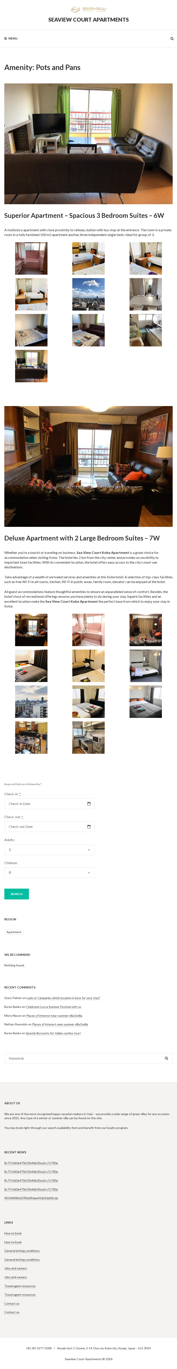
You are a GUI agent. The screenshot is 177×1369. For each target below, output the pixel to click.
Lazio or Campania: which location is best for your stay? (63, 998)
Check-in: (12, 794)
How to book (13, 1233)
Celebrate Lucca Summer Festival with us (53, 1007)
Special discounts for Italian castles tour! (53, 1033)
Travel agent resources (20, 1286)
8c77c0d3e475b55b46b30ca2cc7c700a (31, 1163)
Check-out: (13, 817)
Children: (11, 863)
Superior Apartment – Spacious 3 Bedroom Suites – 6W (84, 215)
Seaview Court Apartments (88, 19)
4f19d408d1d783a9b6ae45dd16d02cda (31, 1198)
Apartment (13, 932)
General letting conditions (22, 1251)
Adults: (9, 840)
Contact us (11, 1303)
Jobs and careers (15, 1268)
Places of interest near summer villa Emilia (54, 1015)
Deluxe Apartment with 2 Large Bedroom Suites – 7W (82, 538)
